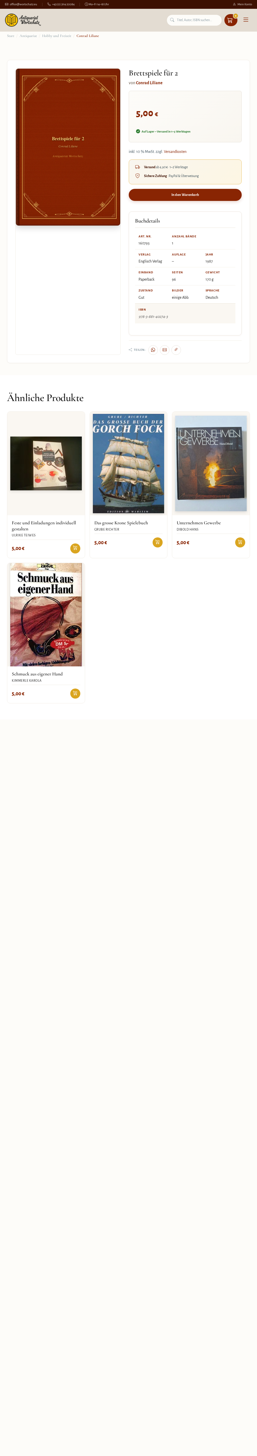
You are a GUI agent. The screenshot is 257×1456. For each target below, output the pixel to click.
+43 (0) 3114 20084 (63, 4)
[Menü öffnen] (246, 20)
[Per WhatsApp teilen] (153, 350)
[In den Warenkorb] (75, 548)
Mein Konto (244, 4)
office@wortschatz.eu (23, 4)
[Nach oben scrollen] (243, 1447)
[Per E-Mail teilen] (164, 350)
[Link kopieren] (176, 350)
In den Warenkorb (185, 195)
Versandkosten (175, 152)
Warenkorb (235, 15)
